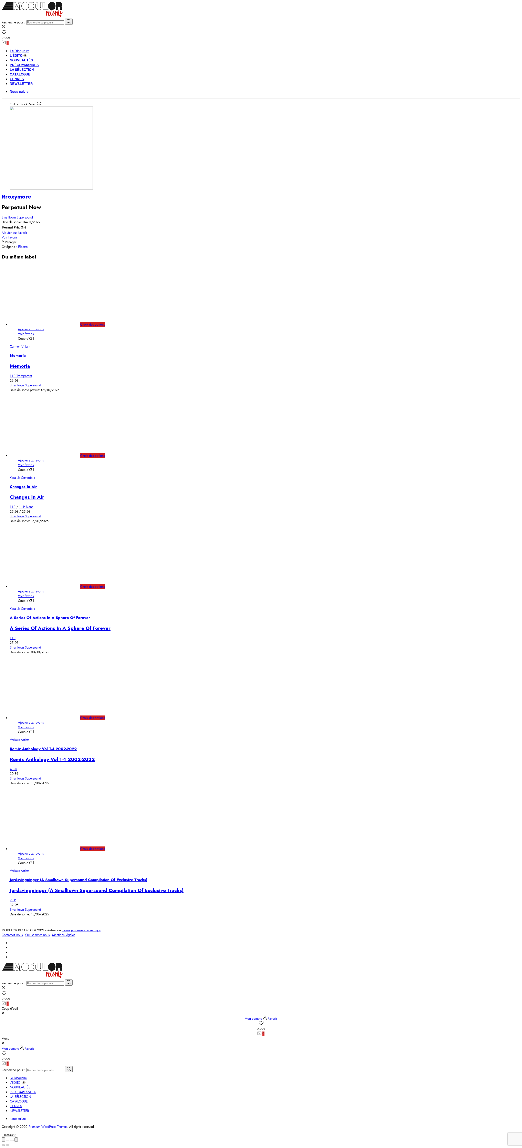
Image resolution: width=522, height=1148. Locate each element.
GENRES (17, 79)
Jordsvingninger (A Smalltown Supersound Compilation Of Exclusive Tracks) (78, 880)
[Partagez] (7, 1140)
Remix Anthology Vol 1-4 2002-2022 (43, 749)
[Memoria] (49, 324)
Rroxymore (16, 196)
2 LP (13, 900)
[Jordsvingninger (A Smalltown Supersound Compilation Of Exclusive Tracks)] (49, 848)
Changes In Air (23, 486)
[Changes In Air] (49, 455)
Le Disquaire (19, 51)
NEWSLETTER (21, 83)
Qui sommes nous (37, 935)
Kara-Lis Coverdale (22, 477)
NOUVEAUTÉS (21, 60)
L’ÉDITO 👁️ (18, 55)
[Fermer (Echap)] (3, 1139)
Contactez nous (12, 935)
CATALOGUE (20, 74)
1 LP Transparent (21, 376)
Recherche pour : (13, 22)
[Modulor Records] (32, 16)
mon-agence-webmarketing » (81, 930)
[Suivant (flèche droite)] (7, 1145)
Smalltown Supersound (17, 217)
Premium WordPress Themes (48, 1126)
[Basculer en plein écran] (11, 1140)
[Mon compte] (3, 27)
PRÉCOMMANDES (24, 65)
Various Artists (19, 740)
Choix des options (92, 324)
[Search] (69, 22)
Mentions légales (63, 935)
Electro (23, 246)
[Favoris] (261, 32)
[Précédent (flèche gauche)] (3, 1145)
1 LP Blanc (26, 507)
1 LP (12, 507)
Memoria (18, 355)
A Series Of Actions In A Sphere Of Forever (50, 617)
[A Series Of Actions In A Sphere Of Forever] (49, 586)
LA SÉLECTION (22, 69)
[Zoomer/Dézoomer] (16, 1139)
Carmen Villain (20, 346)
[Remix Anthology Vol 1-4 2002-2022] (49, 717)
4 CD (13, 769)
